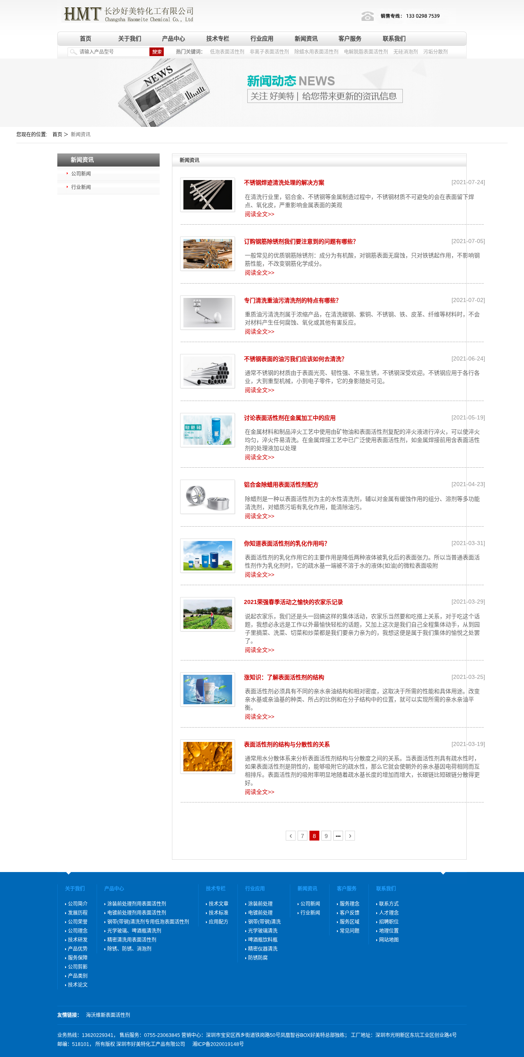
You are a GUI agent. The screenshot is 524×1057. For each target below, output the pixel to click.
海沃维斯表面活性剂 (108, 1015)
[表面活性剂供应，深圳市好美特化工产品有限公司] (125, 13)
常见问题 (349, 931)
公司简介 (78, 904)
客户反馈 (349, 913)
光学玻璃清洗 (263, 931)
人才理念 (389, 913)
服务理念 (349, 904)
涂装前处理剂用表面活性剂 (136, 904)
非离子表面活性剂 (269, 52)
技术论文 (78, 985)
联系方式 (389, 904)
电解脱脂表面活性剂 (366, 52)
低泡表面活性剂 (227, 52)
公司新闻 (81, 174)
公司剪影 (78, 967)
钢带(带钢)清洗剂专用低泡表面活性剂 (148, 922)
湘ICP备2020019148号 (218, 1044)
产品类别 (78, 976)
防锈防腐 (258, 958)
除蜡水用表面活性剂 (316, 52)
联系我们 (394, 38)
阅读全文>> (259, 214)
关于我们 (129, 38)
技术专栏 (217, 38)
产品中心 (173, 38)
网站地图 (389, 940)
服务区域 (349, 922)
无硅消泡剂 (405, 52)
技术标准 (218, 913)
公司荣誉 (78, 922)
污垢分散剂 (435, 52)
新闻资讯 (306, 38)
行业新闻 (81, 187)
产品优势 (78, 949)
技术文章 (218, 904)
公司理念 (78, 931)
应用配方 (218, 922)
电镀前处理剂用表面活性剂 (136, 913)
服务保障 (78, 958)
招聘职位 (389, 922)
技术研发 (78, 940)
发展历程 (78, 913)
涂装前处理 (260, 904)
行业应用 (262, 38)
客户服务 (350, 38)
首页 (85, 38)
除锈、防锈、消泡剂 (129, 949)
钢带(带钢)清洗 (264, 922)
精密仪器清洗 (263, 949)
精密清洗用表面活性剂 (131, 940)
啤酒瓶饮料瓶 (263, 940)
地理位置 (389, 931)
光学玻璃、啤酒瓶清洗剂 (134, 931)
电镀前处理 (260, 913)
